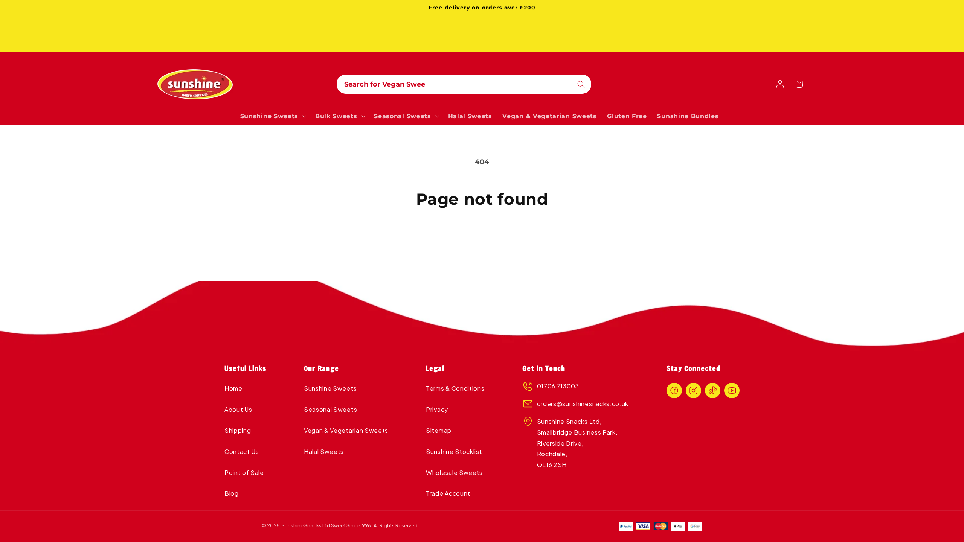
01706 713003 (558, 386)
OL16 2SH (552, 465)
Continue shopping (482, 241)
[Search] (581, 84)
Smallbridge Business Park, (577, 432)
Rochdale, (552, 454)
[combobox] (464, 84)
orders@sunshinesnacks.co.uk (583, 404)
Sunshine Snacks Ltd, (569, 421)
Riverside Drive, (561, 443)
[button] (272, 116)
